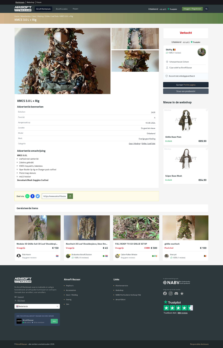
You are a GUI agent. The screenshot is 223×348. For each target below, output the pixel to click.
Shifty (171, 49)
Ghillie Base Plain (173, 136)
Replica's (69, 285)
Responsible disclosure (199, 344)
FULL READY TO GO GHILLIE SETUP (131, 243)
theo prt (173, 254)
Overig (68, 299)
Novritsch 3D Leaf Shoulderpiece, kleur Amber (87, 243)
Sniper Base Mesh (173, 175)
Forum (39, 2)
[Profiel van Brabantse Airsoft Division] (68, 256)
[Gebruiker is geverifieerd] (104, 256)
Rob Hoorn (26, 254)
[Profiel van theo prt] (167, 256)
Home (16, 16)
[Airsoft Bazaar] (23, 8)
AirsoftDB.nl (120, 299)
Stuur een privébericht (185, 91)
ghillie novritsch (172, 243)
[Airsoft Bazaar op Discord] (176, 293)
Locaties (62, 8)
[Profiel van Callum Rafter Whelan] (117, 256)
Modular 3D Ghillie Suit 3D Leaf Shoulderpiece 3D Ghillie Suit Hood (37, 243)
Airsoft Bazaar (21, 344)
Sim (67, 304)
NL (207, 9)
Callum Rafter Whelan (129, 254)
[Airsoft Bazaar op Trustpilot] (182, 293)
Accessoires (71, 290)
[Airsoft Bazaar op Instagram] (170, 293)
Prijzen (75, 8)
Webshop (30, 2)
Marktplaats (20, 2)
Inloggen (192, 8)
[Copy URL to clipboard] (70, 196)
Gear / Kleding (37, 16)
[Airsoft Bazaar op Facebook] (165, 293)
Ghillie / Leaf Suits (52, 16)
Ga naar (185, 84)
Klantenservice (122, 285)
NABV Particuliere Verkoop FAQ (128, 294)
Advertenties (26, 16)
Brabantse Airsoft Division (82, 254)
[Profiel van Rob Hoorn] (19, 256)
